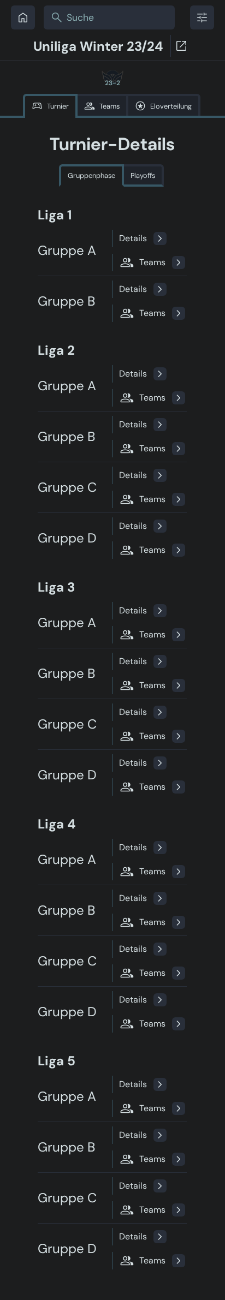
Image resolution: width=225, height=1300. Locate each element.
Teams (109, 106)
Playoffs (143, 175)
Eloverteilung (171, 106)
